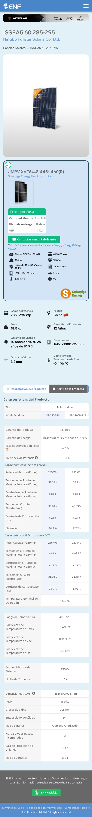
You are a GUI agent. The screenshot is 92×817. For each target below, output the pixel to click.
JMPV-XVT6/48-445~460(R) (36, 171)
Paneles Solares (14, 48)
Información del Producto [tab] (28, 389)
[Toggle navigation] (86, 4)
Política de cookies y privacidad (43, 808)
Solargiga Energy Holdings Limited (30, 176)
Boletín (86, 808)
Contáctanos (71, 808)
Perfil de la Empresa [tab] (70, 389)
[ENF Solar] (12, 7)
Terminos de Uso (12, 808)
